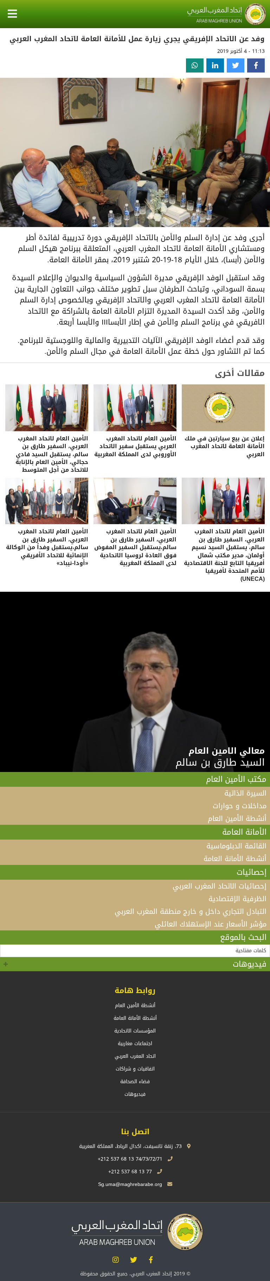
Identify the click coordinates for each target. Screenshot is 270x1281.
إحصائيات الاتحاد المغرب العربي (219, 886)
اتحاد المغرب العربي (135, 1056)
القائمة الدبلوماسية (236, 846)
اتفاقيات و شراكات (135, 1069)
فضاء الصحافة (135, 1081)
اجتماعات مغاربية (135, 1043)
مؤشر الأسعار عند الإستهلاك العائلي (210, 924)
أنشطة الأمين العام (237, 818)
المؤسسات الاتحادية (135, 1031)
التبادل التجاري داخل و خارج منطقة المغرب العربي (190, 911)
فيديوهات (249, 964)
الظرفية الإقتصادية (237, 898)
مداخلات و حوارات (239, 805)
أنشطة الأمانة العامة (235, 858)
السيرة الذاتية (245, 793)
